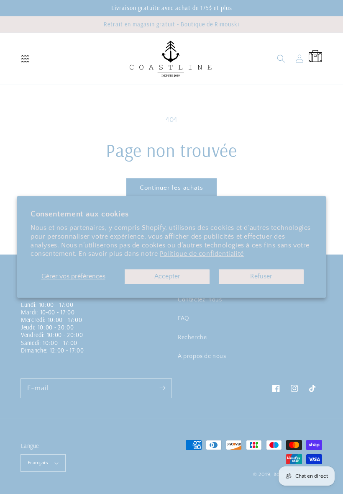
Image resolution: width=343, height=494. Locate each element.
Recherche (192, 337)
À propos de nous (202, 356)
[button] (25, 58)
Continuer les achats (171, 187)
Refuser (261, 276)
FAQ (183, 318)
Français (38, 463)
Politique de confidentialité (202, 254)
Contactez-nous (200, 299)
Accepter (167, 276)
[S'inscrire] (162, 388)
